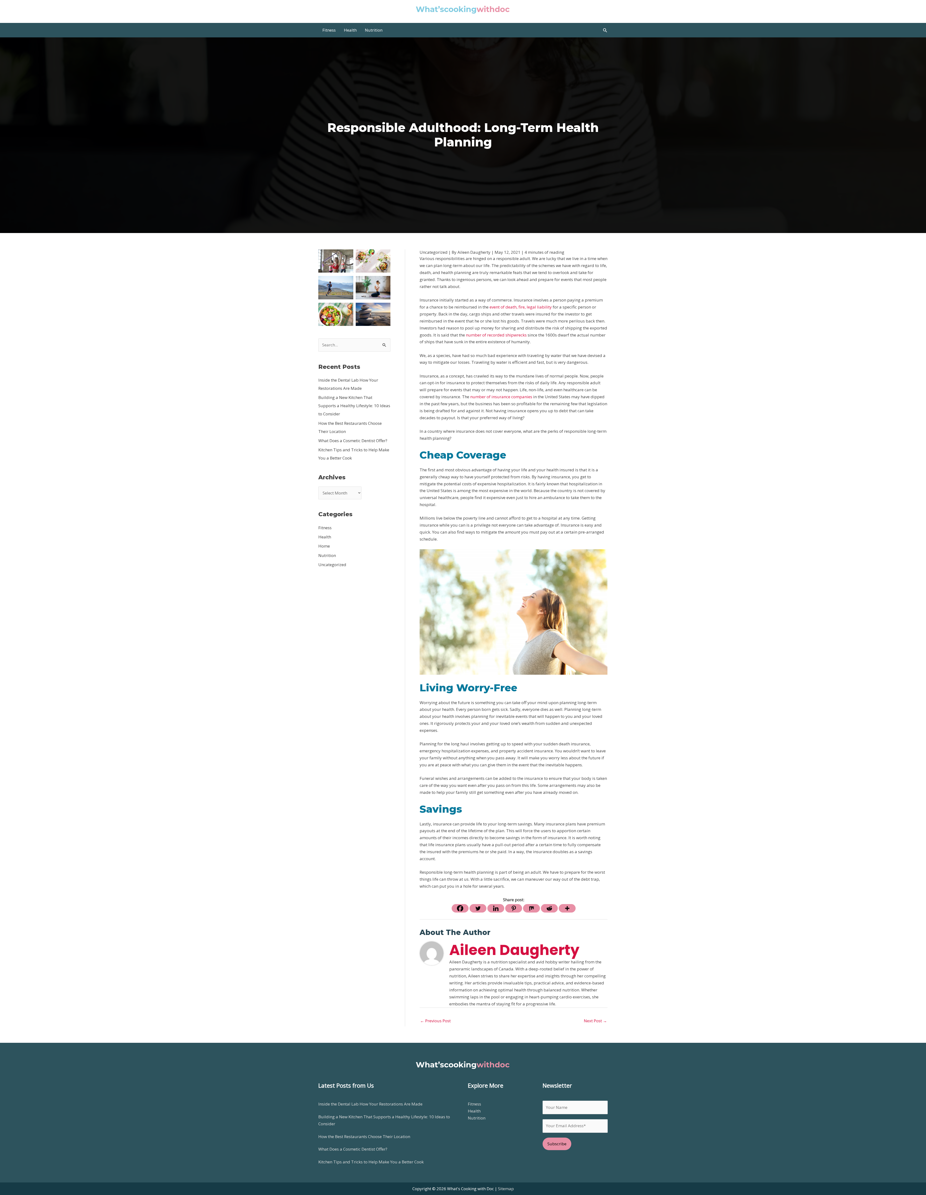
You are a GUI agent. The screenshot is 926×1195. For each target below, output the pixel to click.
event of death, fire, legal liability (521, 307)
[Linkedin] (495, 908)
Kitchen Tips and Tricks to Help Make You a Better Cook (371, 1162)
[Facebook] (460, 908)
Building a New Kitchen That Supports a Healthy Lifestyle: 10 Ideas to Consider (354, 406)
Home (324, 546)
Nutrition (327, 555)
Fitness (325, 527)
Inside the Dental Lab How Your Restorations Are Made (370, 1104)
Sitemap (506, 1188)
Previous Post (435, 1020)
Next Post (595, 1020)
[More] (567, 908)
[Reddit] (549, 908)
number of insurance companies (501, 396)
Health (324, 537)
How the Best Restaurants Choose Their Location (364, 1136)
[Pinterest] (513, 908)
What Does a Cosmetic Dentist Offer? (352, 440)
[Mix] (531, 908)
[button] (605, 30)
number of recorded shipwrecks (496, 335)
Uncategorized (332, 564)
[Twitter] (478, 908)
